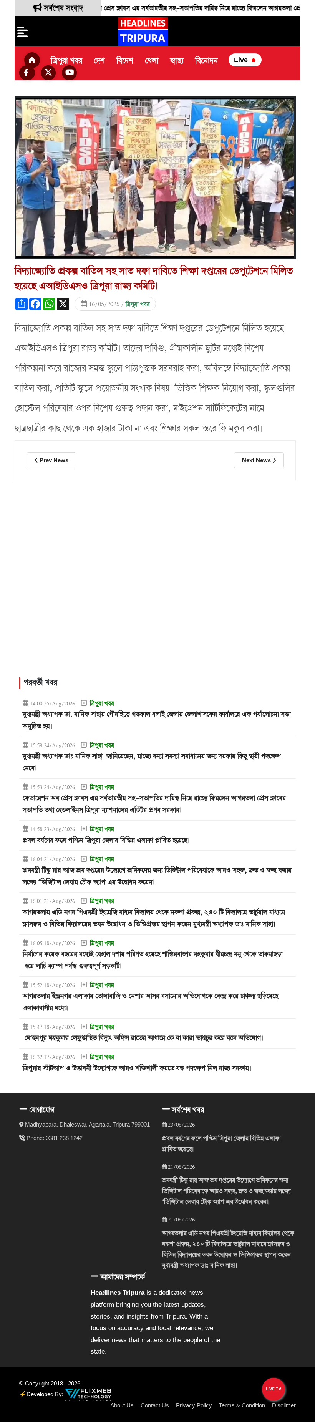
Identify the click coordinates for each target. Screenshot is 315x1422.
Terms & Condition (242, 1405)
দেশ (99, 61)
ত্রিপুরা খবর (66, 61)
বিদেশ (124, 61)
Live (242, 60)
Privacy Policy (194, 1405)
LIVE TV (273, 1389)
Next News (257, 460)
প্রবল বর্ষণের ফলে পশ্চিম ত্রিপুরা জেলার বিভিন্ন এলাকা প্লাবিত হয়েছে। (221, 1144)
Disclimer (284, 1405)
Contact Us (155, 1405)
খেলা (152, 61)
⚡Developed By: (42, 1394)
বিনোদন (206, 61)
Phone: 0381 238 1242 (55, 1138)
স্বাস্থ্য (177, 61)
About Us (122, 1405)
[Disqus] (155, 578)
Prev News (53, 460)
